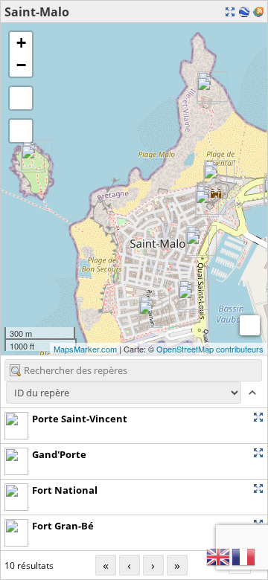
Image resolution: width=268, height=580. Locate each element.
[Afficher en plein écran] (21, 98)
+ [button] (21, 42)
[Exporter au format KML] (244, 12)
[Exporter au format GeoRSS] (258, 12)
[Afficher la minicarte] (250, 325)
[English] (219, 556)
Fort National (65, 490)
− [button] (21, 65)
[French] (244, 556)
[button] (21, 131)
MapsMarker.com (85, 349)
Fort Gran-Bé (63, 525)
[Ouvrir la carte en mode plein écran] (230, 12)
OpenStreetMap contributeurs (210, 349)
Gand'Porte (59, 454)
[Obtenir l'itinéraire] (244, 417)
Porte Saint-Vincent (79, 418)
